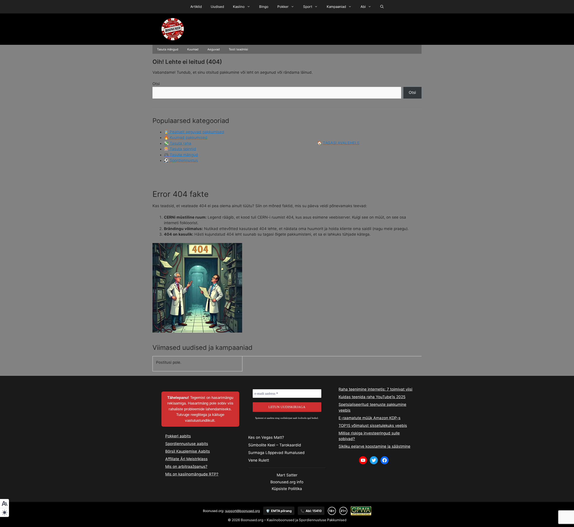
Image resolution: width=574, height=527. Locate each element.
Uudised (217, 6)
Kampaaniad (336, 6)
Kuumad (192, 49)
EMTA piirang (279, 511)
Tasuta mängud (167, 49)
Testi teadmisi (238, 49)
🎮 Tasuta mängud (181, 155)
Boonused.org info (286, 482)
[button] (382, 6)
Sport (307, 6)
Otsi (156, 84)
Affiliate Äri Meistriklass (186, 459)
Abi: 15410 (311, 511)
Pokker (283, 6)
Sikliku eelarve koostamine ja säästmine (374, 446)
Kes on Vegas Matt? (266, 437)
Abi (363, 6)
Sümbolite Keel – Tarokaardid (274, 445)
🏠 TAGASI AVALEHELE (338, 143)
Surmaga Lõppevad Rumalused (276, 452)
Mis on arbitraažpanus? (186, 466)
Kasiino (239, 6)
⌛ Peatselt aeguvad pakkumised (194, 132)
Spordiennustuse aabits (186, 443)
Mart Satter (287, 475)
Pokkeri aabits (178, 436)
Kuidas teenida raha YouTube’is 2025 (372, 397)
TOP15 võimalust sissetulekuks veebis (373, 425)
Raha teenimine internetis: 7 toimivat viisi (375, 389)
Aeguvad (213, 49)
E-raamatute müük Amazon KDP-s (369, 418)
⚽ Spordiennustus (181, 160)
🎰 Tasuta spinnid (180, 149)
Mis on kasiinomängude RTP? (191, 474)
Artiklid (196, 6)
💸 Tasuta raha (177, 143)
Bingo (263, 6)
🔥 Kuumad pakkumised (185, 137)
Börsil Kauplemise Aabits (187, 451)
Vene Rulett (258, 460)
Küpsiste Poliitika (287, 488)
